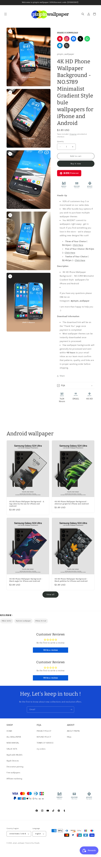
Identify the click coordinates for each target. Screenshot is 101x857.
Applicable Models (14, 755)
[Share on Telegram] (60, 45)
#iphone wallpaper (23, 621)
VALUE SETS (12, 749)
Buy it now (76, 164)
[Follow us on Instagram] (66, 38)
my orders (41, 749)
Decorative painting (15, 767)
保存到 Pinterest (71, 173)
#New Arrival (40, 621)
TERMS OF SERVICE (45, 743)
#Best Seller (6, 621)
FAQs (69, 737)
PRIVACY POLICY (44, 731)
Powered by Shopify (32, 843)
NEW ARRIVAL (13, 743)
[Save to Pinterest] (60, 38)
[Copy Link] (66, 45)
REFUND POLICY (44, 737)
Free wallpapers (13, 773)
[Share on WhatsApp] (87, 38)
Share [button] (62, 376)
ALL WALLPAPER (14, 737)
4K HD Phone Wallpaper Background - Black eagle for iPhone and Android (25, 580)
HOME (9, 731)
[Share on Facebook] (73, 38)
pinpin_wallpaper (19, 843)
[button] (5, 14)
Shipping (72, 134)
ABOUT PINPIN (73, 731)
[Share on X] (80, 38)
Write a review (50, 650)
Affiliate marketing (14, 779)
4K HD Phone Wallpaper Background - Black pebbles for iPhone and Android (71, 580)
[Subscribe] (71, 709)
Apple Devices (13, 761)
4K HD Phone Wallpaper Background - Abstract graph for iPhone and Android (72, 503)
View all (50, 594)
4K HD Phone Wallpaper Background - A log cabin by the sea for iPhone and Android (26, 504)
